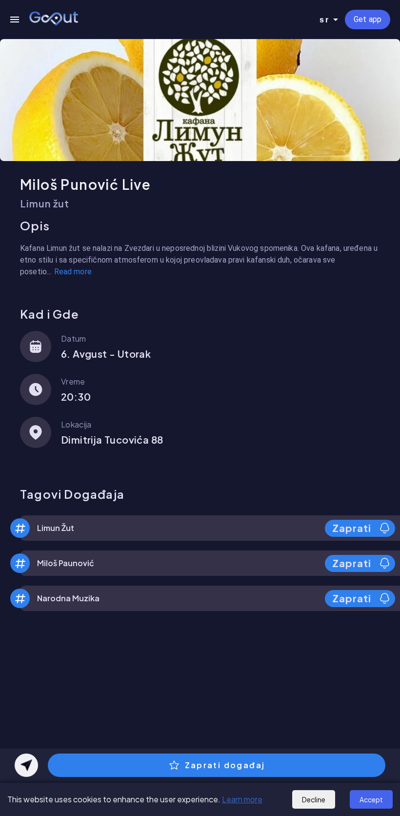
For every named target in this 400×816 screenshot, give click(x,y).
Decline (313, 799)
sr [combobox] (324, 20)
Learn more (242, 799)
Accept (371, 799)
